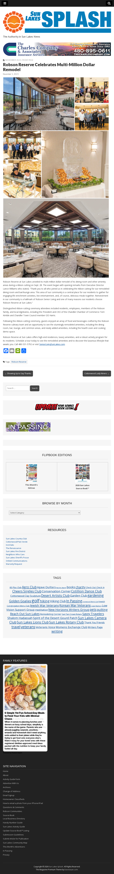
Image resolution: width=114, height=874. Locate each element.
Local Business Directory (14, 818)
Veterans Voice (45, 627)
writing (57, 631)
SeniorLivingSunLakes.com (52, 344)
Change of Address (11, 791)
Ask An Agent (61, 588)
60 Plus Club (16, 587)
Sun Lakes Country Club (16, 538)
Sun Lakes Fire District (15, 551)
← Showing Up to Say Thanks (18, 373)
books (71, 587)
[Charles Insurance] (57, 49)
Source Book (8, 815)
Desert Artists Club (55, 595)
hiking (45, 601)
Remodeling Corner (50, 614)
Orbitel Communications (16, 561)
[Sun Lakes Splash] (57, 20)
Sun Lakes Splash (56, 866)
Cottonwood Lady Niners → (96, 373)
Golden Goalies (20, 601)
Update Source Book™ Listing (16, 830)
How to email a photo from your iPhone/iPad (23, 803)
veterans (28, 626)
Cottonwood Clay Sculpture (25, 595)
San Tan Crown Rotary (72, 614)
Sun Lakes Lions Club (33, 622)
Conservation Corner (56, 591)
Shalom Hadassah (20, 618)
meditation (41, 609)
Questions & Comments (13, 807)
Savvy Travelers (93, 614)
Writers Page (95, 627)
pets (93, 609)
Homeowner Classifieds (13, 799)
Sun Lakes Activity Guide (14, 826)
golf (35, 601)
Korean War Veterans (75, 605)
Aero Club (29, 587)
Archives (7, 787)
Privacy (6, 854)
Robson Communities (12, 811)
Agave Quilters (46, 587)
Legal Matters (96, 606)
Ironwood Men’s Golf (91, 602)
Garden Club (78, 596)
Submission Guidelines (13, 834)
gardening (95, 595)
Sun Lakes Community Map (15, 842)
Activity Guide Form (11, 779)
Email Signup (8, 795)
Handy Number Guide (13, 822)
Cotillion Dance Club (86, 591)
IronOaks (10, 545)
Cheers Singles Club (26, 591)
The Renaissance (13, 548)
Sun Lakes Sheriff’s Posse (17, 557)
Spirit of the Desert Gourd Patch (55, 618)
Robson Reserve (19, 362)
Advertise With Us (11, 783)
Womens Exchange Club (71, 627)
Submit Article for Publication (16, 838)
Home (5, 771)
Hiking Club (58, 601)
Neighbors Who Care (15, 554)
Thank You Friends (94, 622)
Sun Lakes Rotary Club (66, 622)
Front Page (27, 60)
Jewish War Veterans (44, 605)
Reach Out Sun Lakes (25, 614)
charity (80, 587)
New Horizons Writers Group (68, 609)
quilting (102, 609)
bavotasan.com (71, 869)
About (5, 775)
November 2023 (13, 60)
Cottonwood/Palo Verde (16, 542)
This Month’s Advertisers (14, 846)
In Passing (74, 601)
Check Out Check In (95, 587)
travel (15, 627)
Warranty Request (14, 564)
